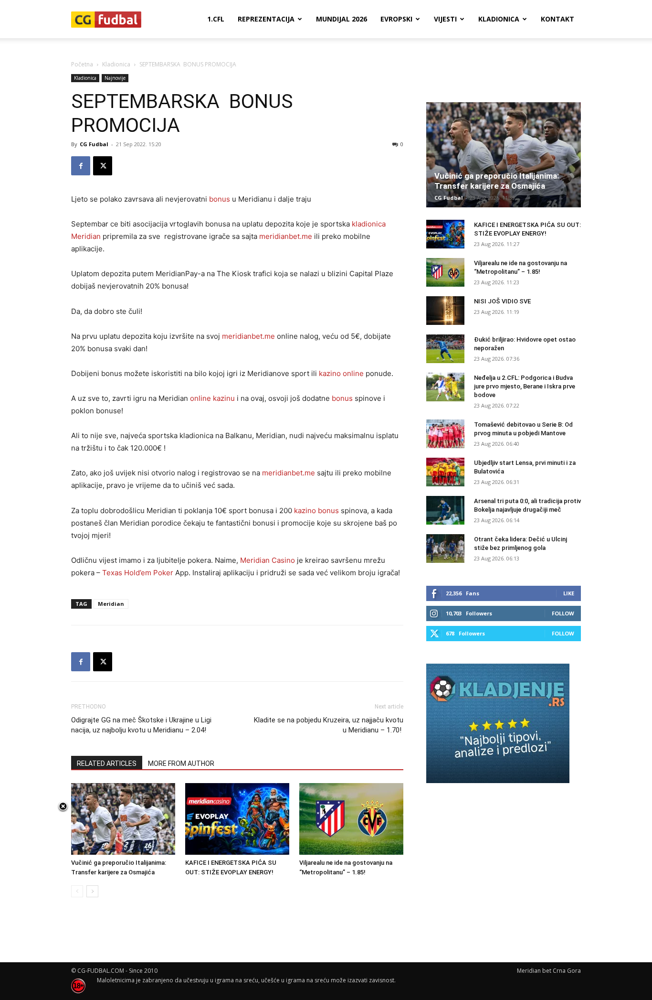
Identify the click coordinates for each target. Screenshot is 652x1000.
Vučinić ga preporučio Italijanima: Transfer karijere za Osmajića (496, 181)
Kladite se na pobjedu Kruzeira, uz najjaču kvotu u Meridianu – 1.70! (328, 725)
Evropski (396, 18)
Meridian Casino (267, 560)
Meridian (86, 236)
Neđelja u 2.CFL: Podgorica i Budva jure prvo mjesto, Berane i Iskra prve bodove (524, 386)
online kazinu (212, 398)
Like (568, 593)
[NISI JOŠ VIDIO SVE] (445, 310)
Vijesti (445, 18)
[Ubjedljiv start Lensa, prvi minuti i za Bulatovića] (445, 472)
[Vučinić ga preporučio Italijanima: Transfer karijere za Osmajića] (123, 819)
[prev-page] (77, 891)
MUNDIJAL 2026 (341, 18)
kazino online (341, 373)
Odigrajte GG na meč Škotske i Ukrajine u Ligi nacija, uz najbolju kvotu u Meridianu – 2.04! (141, 725)
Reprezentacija (266, 18)
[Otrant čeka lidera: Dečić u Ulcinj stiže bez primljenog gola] (445, 548)
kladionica (369, 223)
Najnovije (115, 78)
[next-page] (92, 891)
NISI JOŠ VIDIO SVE (502, 301)
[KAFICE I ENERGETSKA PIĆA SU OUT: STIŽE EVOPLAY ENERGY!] (237, 819)
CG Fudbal (94, 144)
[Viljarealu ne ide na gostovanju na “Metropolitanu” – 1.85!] (351, 819)
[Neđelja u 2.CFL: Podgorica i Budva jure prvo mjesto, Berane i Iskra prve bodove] (445, 387)
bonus (219, 199)
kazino (305, 510)
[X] (102, 165)
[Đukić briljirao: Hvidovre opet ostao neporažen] (445, 348)
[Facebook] (80, 165)
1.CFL (215, 18)
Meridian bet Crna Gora (549, 971)
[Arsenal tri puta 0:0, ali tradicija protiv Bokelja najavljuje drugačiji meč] (445, 510)
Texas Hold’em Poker (137, 572)
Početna (82, 64)
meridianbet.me (285, 236)
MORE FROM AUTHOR (181, 763)
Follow (563, 613)
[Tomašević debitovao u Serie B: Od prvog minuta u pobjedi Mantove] (445, 433)
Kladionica (498, 18)
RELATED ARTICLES (107, 763)
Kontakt (557, 18)
